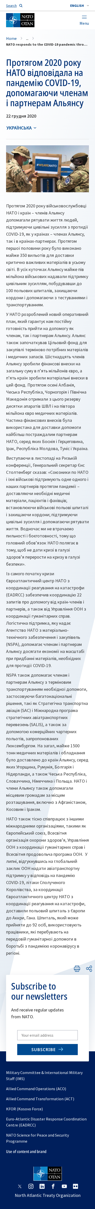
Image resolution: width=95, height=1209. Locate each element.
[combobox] (79, 6)
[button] (79, 6)
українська (19, 128)
